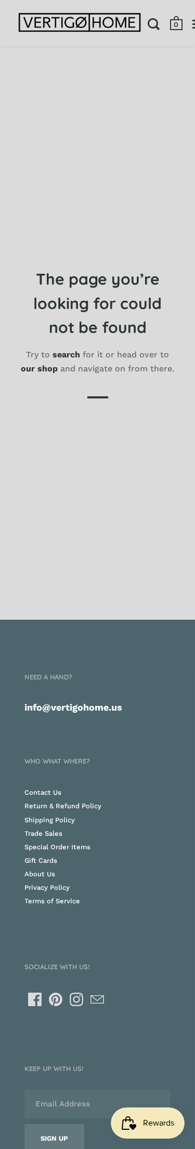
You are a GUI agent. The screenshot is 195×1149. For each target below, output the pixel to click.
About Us (39, 874)
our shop (39, 368)
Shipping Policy (49, 820)
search (66, 354)
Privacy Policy (47, 887)
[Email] (97, 999)
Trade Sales (43, 833)
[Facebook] (35, 999)
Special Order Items (57, 847)
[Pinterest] (55, 999)
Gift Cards (40, 860)
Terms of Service (52, 901)
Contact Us (42, 792)
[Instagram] (76, 999)
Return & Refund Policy (62, 806)
